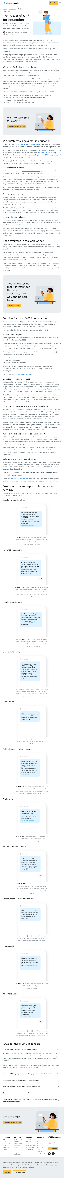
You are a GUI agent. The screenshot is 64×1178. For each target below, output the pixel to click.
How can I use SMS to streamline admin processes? (21, 1087)
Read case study (14, 305)
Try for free (53, 1148)
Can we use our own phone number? (16, 1093)
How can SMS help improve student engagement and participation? (27, 1074)
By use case (17, 1149)
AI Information (41, 1153)
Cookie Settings (19, 1172)
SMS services (6, 1140)
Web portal (6, 1147)
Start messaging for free (16, 126)
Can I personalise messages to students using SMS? (21, 1080)
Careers (39, 1142)
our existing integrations (19, 479)
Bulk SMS (28, 1140)
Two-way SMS (30, 1147)
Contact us (40, 1143)
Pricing (5, 1149)
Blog (38, 1145)
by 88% (38, 62)
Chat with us (55, 1143)
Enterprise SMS (18, 1147)
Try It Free (53, 3)
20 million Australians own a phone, (27, 144)
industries (12, 9)
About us (39, 1140)
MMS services (7, 1142)
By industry (17, 1151)
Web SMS (28, 1142)
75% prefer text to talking (46, 153)
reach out (26, 481)
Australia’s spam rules (24, 374)
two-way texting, (29, 397)
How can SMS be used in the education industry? (20, 1049)
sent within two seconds (31, 171)
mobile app (14, 437)
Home (5, 9)
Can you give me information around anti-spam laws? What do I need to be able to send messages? (30, 1100)
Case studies (40, 1147)
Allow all (7, 1172)
